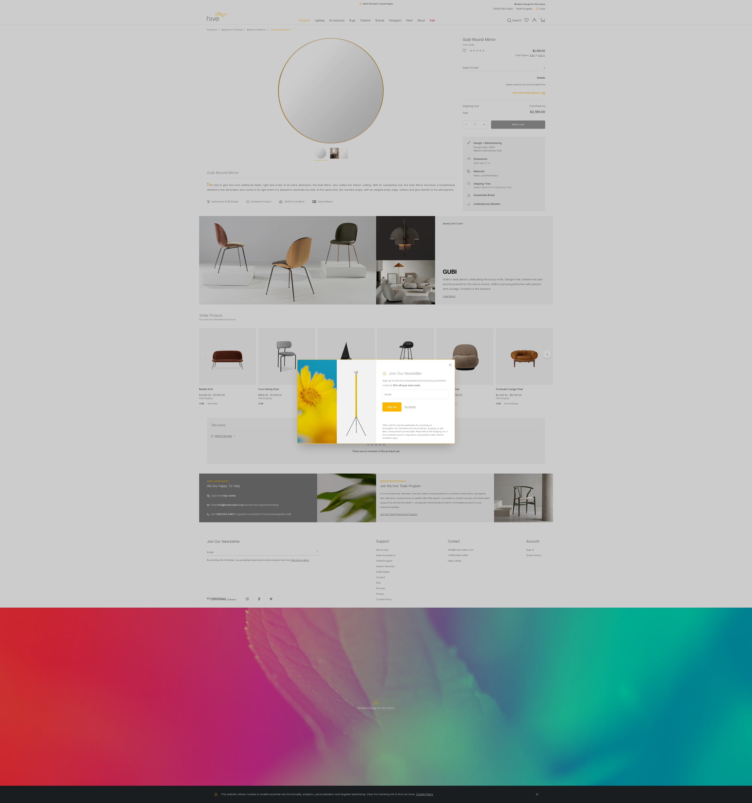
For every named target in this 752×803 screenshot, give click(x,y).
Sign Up (392, 406)
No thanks (410, 406)
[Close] (450, 365)
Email (388, 394)
